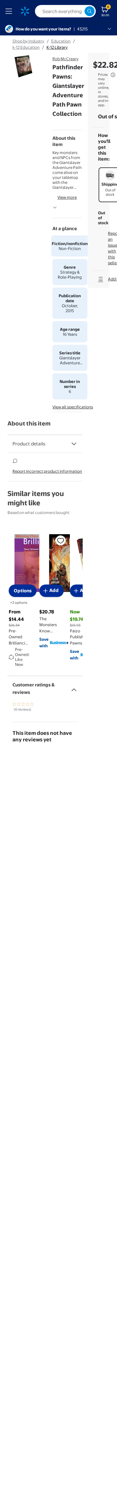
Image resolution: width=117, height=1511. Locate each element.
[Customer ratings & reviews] (74, 687)
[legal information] (112, 74)
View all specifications (72, 406)
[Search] (90, 11)
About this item (29, 423)
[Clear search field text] (79, 11)
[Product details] (74, 444)
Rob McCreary (65, 58)
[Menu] (10, 11)
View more (67, 197)
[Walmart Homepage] (25, 11)
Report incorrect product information (47, 471)
